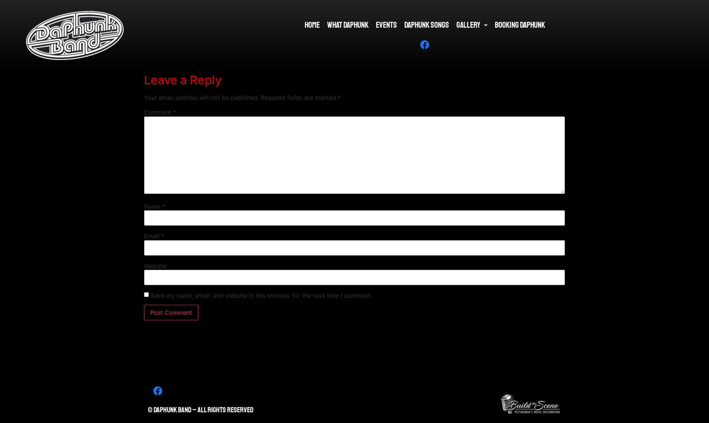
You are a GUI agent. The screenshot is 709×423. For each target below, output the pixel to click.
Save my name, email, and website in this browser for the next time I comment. (261, 296)
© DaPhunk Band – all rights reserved (200, 410)
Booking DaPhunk (520, 25)
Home (312, 25)
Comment (160, 112)
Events (386, 25)
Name (154, 206)
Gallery (468, 25)
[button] (472, 25)
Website (155, 266)
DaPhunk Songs (426, 25)
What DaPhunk (348, 25)
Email (154, 236)
